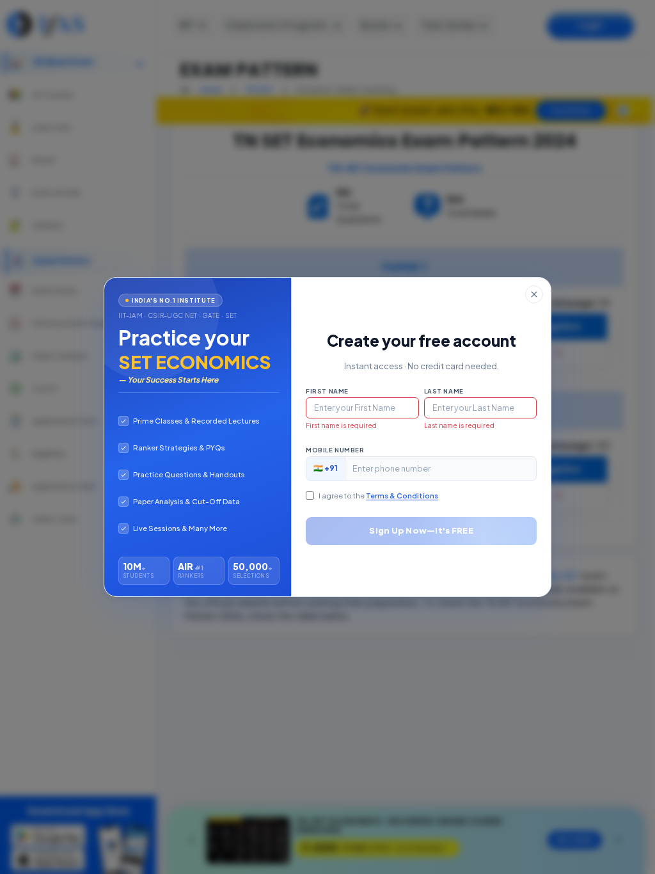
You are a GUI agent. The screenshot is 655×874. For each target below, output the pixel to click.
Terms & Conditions (402, 495)
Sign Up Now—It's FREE (421, 530)
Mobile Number (335, 450)
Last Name (444, 391)
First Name (327, 391)
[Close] (534, 294)
